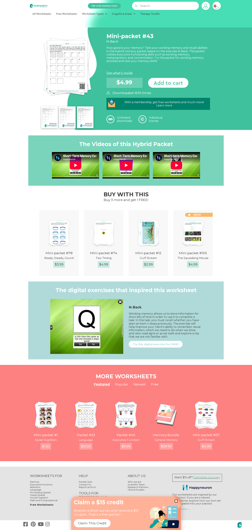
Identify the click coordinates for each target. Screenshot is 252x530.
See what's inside (119, 73)
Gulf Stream (148, 258)
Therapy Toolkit (150, 13)
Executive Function (126, 440)
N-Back (183, 51)
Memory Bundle (166, 435)
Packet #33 (86, 435)
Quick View (62, 276)
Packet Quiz (85, 482)
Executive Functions (41, 484)
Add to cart (168, 82)
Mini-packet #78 (59, 253)
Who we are (134, 482)
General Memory (166, 440)
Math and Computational (43, 500)
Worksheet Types (93, 13)
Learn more (164, 105)
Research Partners (138, 487)
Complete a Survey (207, 477)
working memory (170, 47)
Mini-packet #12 (148, 253)
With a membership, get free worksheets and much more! (164, 102)
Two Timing (104, 258)
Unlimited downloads (124, 119)
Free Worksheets (66, 13)
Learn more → (181, 509)
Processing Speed (40, 492)
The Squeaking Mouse (192, 258)
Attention (35, 487)
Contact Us (85, 484)
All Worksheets (41, 13)
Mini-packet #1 (46, 435)
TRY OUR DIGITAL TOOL (104, 5)
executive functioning (132, 54)
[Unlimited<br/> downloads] (110, 119)
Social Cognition (46, 440)
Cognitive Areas (122, 13)
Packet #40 (126, 435)
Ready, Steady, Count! (59, 258)
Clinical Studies (136, 489)
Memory (34, 482)
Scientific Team (136, 484)
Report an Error (87, 487)
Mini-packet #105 (193, 253)
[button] (176, 501)
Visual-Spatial (37, 495)
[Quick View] (43, 276)
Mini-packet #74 (103, 253)
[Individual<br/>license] (142, 119)
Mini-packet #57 (206, 435)
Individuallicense (156, 119)
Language (86, 440)
